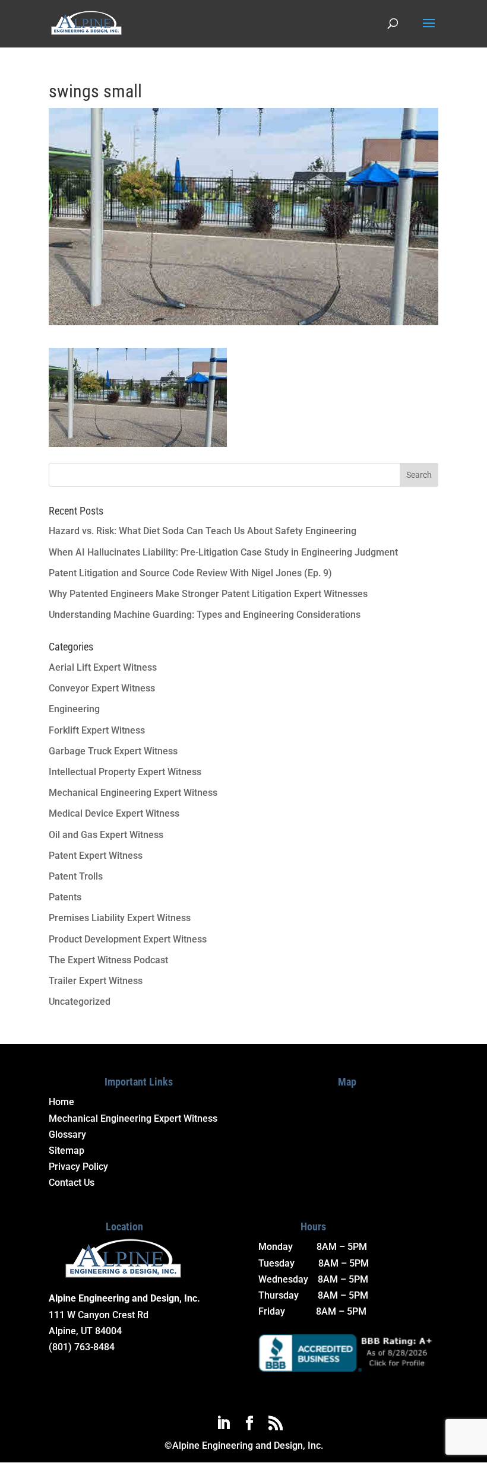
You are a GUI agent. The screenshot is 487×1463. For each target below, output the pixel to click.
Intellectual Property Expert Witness (125, 771)
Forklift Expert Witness (97, 730)
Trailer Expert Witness (96, 980)
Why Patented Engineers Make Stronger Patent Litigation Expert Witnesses (208, 593)
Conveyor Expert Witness (102, 688)
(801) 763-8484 (82, 1347)
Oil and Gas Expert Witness (106, 834)
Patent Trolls (76, 876)
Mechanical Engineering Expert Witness (133, 792)
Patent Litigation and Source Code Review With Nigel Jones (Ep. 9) (190, 573)
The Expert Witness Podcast (108, 960)
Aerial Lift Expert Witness (103, 667)
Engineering (74, 709)
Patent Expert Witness (96, 855)
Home (61, 1101)
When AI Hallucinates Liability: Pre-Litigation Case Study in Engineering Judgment (223, 552)
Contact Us (71, 1182)
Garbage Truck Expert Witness (113, 751)
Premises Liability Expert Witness (120, 918)
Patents (65, 897)
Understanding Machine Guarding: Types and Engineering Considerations (204, 614)
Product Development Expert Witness (128, 939)
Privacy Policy (78, 1166)
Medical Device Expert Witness (114, 813)
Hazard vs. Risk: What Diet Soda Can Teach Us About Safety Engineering (202, 531)
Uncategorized (79, 1001)
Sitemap (66, 1150)
